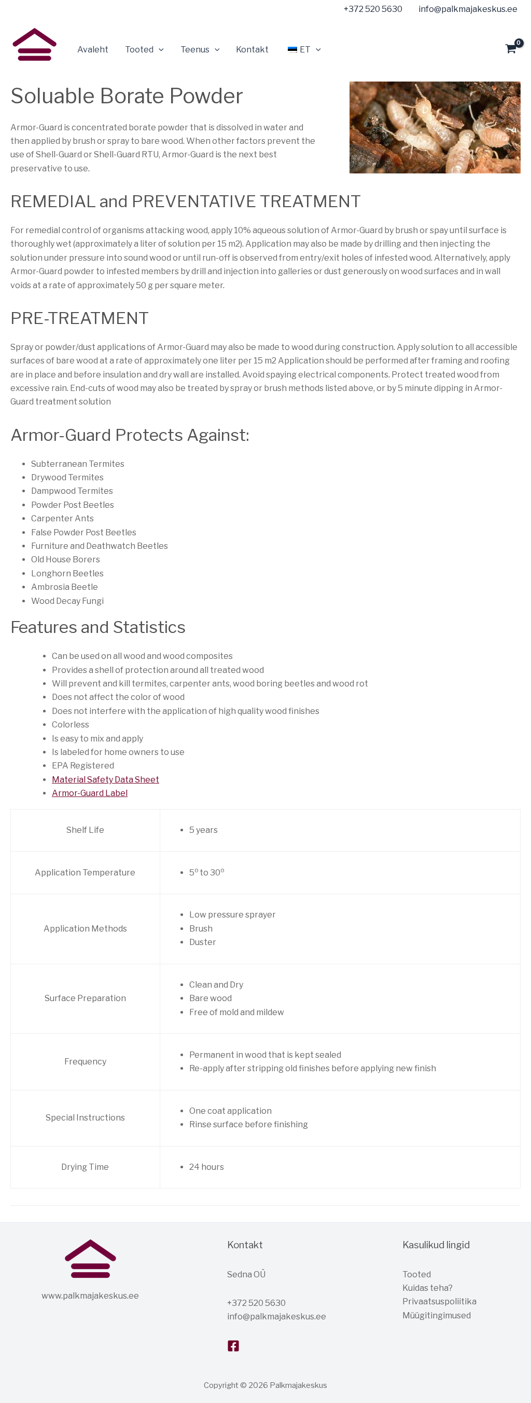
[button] (158, 50)
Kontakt (252, 50)
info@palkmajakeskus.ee (276, 1316)
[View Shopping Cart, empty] (510, 50)
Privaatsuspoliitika (439, 1301)
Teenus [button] (194, 50)
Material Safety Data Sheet (105, 780)
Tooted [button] (139, 50)
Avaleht (92, 50)
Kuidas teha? (427, 1288)
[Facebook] (233, 1346)
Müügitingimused (436, 1315)
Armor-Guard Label (90, 793)
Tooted (416, 1274)
